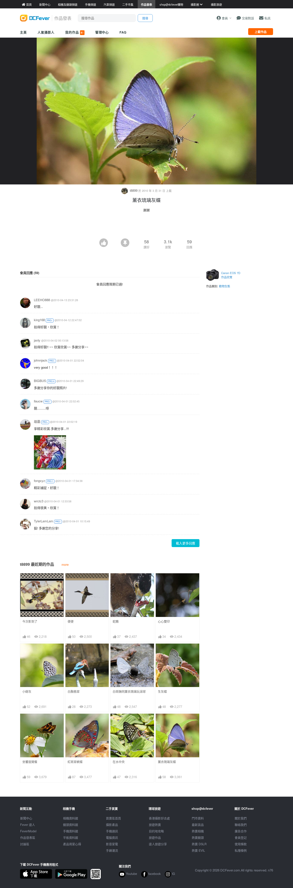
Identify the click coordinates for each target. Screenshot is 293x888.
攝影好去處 (159, 818)
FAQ (123, 32)
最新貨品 (198, 824)
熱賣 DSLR (199, 844)
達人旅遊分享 (158, 844)
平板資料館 (70, 837)
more (65, 564)
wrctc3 (38, 501)
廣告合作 (241, 831)
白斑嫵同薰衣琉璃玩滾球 (129, 691)
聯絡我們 (241, 824)
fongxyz (39, 480)
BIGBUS (40, 380)
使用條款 (241, 844)
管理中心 (102, 32)
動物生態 (224, 286)
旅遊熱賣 (155, 824)
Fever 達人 (27, 824)
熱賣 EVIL (198, 850)
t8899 (133, 190)
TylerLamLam (43, 521)
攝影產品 (112, 824)
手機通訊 (112, 831)
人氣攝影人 (46, 32)
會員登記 (241, 837)
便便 (71, 621)
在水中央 (119, 762)
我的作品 (74, 32)
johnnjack (40, 360)
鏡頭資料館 (70, 824)
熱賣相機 (198, 831)
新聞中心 (26, 818)
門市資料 (198, 818)
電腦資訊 (112, 837)
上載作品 (261, 31)
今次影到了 (29, 621)
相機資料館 (70, 818)
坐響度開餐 (29, 762)
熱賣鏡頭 (198, 837)
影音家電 (112, 844)
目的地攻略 (156, 831)
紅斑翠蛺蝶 (75, 762)
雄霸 (37, 421)
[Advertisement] (146, 226)
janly (37, 340)
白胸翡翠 (74, 691)
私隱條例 (241, 850)
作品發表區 (27, 837)
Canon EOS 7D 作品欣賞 (230, 275)
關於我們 (241, 818)
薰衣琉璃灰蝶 (167, 762)
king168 (39, 319)
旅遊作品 (155, 837)
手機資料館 (70, 831)
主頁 (23, 32)
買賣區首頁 (113, 818)
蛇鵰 (116, 621)
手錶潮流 (112, 850)
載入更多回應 (185, 543)
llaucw (38, 401)
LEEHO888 (42, 300)
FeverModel (28, 831)
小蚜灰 (26, 691)
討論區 (24, 844)
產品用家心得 (72, 844)
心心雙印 (164, 621)
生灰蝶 (162, 691)
